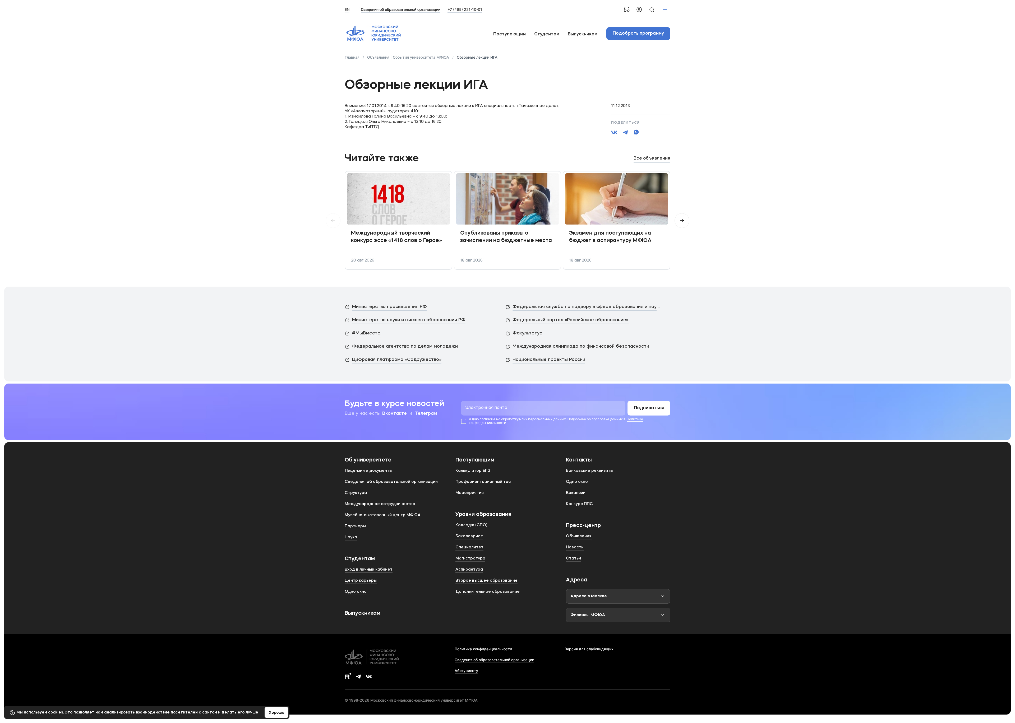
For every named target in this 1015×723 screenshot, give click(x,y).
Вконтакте (394, 413)
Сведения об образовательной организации (494, 659)
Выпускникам (582, 34)
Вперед (682, 220)
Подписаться (649, 408)
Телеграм (426, 413)
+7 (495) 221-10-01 (464, 9)
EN (347, 9)
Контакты (579, 460)
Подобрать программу (638, 33)
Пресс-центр (583, 525)
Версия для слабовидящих (589, 649)
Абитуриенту (466, 670)
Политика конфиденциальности (483, 649)
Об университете (368, 460)
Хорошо (276, 713)
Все (652, 158)
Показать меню (665, 9)
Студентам (546, 34)
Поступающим (509, 34)
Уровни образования (483, 514)
